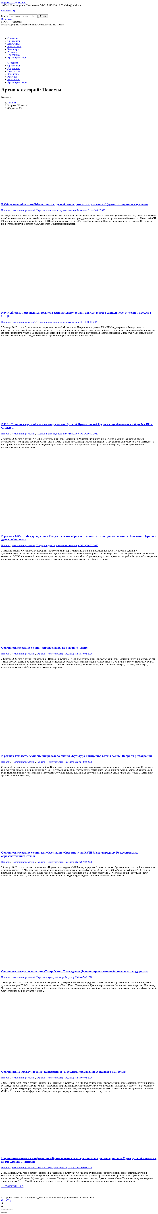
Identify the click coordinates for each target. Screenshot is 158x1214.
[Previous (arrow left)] (2, 1212)
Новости (5, 210)
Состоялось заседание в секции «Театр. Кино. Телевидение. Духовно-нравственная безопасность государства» (74, 971)
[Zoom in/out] (11, 1209)
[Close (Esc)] (2, 1209)
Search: (4, 16)
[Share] (5, 1209)
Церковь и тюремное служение (52, 210)
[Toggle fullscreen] (8, 1209)
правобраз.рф (8, 10)
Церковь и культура (46, 653)
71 (16, 1186)
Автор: (81, 210)
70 (13, 1186)
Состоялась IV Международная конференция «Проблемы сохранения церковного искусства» (63, 1071)
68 (8, 1186)
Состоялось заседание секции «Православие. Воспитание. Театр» (44, 647)
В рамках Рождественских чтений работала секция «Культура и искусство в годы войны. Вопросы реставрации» (77, 755)
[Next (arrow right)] (5, 1212)
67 (6, 1186)
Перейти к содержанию (13, 2)
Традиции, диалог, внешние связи (54, 322)
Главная (11, 102)
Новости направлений (23, 210)
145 (21, 1186)
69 (11, 1186)
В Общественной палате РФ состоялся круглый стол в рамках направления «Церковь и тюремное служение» (74, 204)
